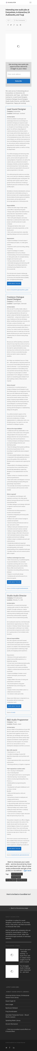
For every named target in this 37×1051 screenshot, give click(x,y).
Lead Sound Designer (16, 877)
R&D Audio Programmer (11, 880)
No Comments (20, 20)
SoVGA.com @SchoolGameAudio (19, 588)
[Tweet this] (11, 25)
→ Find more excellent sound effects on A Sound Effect (18, 1030)
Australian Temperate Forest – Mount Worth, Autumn (17, 1016)
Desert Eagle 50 (10, 1001)
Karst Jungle (9, 1004)
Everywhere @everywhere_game (19, 290)
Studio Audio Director (21, 880)
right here (27, 871)
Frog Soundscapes (11, 1011)
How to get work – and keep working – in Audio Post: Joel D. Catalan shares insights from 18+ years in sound (25, 956)
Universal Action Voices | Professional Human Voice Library (17, 996)
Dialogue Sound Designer (17, 874)
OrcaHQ (13, 713)
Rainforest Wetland (12, 1008)
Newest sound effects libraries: (17, 991)
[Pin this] (20, 25)
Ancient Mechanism (12, 1024)
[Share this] (8, 25)
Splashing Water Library (13, 1020)
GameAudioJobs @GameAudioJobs (20, 855)
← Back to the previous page (18, 908)
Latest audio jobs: (12, 987)
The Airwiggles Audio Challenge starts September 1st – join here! (25, 969)
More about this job (14, 283)
